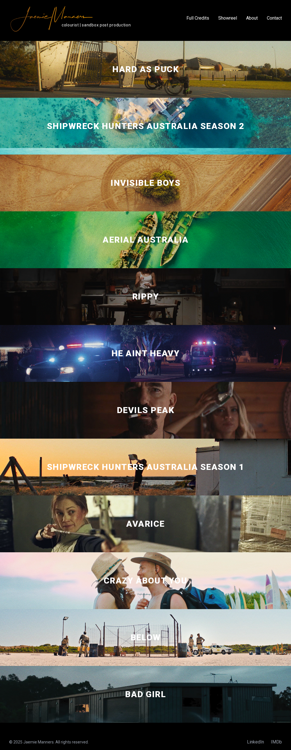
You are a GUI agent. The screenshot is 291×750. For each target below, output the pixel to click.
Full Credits (197, 18)
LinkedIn (255, 742)
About (252, 18)
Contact (274, 18)
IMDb (276, 742)
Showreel (227, 18)
